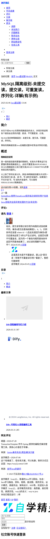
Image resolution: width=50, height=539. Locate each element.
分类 (8, 17)
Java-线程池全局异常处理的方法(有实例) (19, 202)
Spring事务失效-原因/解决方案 (20, 452)
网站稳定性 (16, 42)
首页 (8, 8)
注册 (13, 528)
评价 (8, 14)
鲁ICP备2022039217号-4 (32, 474)
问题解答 (15, 33)
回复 (24, 245)
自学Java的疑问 (14, 469)
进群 (13, 26)
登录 (25, 187)
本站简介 (15, 29)
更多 (8, 23)
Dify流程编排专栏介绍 (16, 324)
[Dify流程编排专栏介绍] (24, 319)
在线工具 (15, 45)
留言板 (9, 20)
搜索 (28, 63)
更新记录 (15, 39)
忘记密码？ (21, 528)
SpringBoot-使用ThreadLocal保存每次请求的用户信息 (24, 196)
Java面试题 (16, 103)
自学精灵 (5, 3)
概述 (8, 119)
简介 (8, 116)
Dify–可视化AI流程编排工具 (19, 425)
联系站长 (15, 36)
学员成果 (10, 11)
